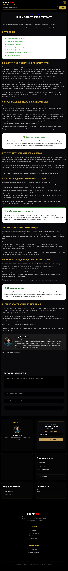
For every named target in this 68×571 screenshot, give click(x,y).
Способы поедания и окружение (17, 47)
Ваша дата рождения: (51, 431)
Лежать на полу (43, 476)
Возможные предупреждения (16, 52)
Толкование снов (34, 14)
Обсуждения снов (34, 535)
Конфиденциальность (34, 552)
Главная (34, 530)
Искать (63, 7)
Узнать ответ (51, 439)
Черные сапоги (43, 466)
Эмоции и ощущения (13, 50)
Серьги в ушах (43, 473)
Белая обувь (42, 462)
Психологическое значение (15, 38)
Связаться (34, 554)
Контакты (34, 538)
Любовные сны (9, 491)
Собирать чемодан (44, 469)
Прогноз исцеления (13, 55)
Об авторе (34, 549)
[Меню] (64, 3)
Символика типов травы (14, 41)
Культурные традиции (13, 44)
